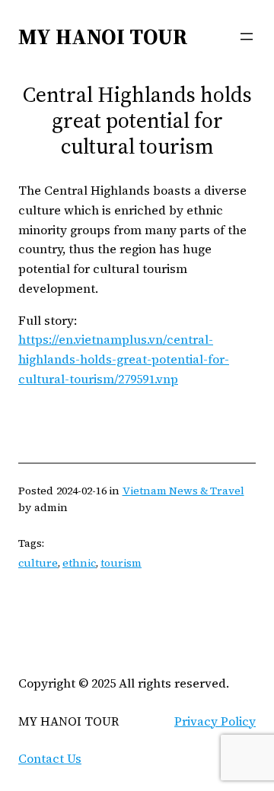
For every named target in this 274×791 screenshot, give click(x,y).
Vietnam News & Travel (183, 490)
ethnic (79, 562)
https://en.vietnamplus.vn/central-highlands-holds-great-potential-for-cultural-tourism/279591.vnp (123, 359)
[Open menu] (246, 36)
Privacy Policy (215, 721)
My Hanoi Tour (103, 36)
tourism (121, 562)
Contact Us (49, 758)
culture (38, 562)
